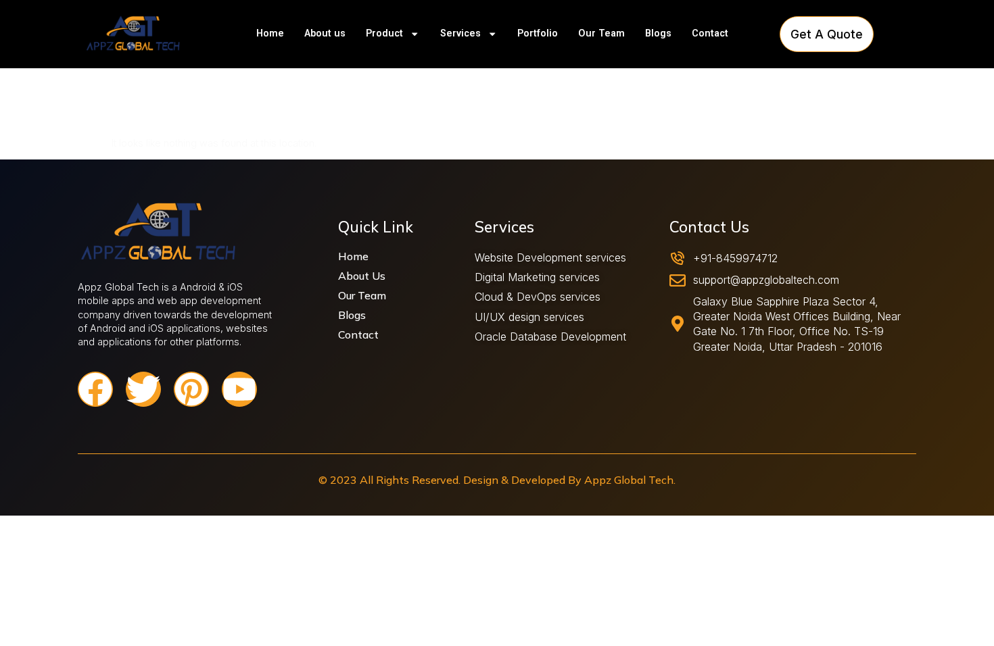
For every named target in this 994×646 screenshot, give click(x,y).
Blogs (658, 33)
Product (384, 33)
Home (270, 33)
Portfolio (537, 33)
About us (325, 33)
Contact (710, 33)
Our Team (601, 33)
